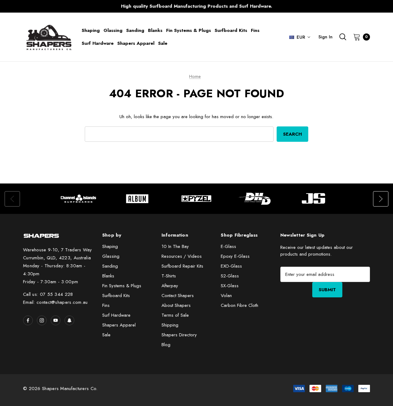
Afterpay (169, 285)
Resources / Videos (181, 256)
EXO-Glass (231, 266)
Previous (75, 6)
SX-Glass (230, 285)
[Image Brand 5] (314, 199)
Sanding (110, 266)
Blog (165, 344)
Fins (106, 305)
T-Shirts (168, 276)
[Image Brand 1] (78, 199)
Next (317, 6)
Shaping (110, 246)
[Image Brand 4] (255, 199)
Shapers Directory (179, 334)
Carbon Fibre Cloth (239, 305)
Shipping (169, 325)
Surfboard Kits (116, 295)
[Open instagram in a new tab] (42, 320)
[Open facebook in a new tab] (28, 320)
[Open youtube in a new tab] (55, 320)
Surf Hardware (116, 315)
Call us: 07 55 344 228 (48, 294)
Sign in (325, 36)
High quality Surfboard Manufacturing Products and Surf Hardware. (196, 6)
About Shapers (176, 305)
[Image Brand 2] (137, 199)
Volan (226, 295)
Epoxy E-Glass (235, 256)
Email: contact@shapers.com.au (55, 302)
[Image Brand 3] (196, 199)
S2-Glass (230, 276)
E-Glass (228, 246)
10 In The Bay (175, 246)
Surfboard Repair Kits (182, 266)
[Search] (343, 36)
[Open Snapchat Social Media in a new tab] (69, 320)
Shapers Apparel (119, 325)
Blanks (108, 276)
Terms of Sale (175, 315)
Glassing (110, 256)
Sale (106, 334)
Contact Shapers (177, 295)
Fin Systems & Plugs (121, 285)
